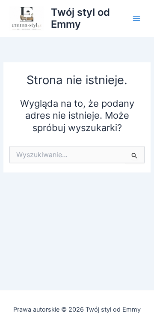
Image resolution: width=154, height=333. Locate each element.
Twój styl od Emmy (80, 18)
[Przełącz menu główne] (136, 18)
